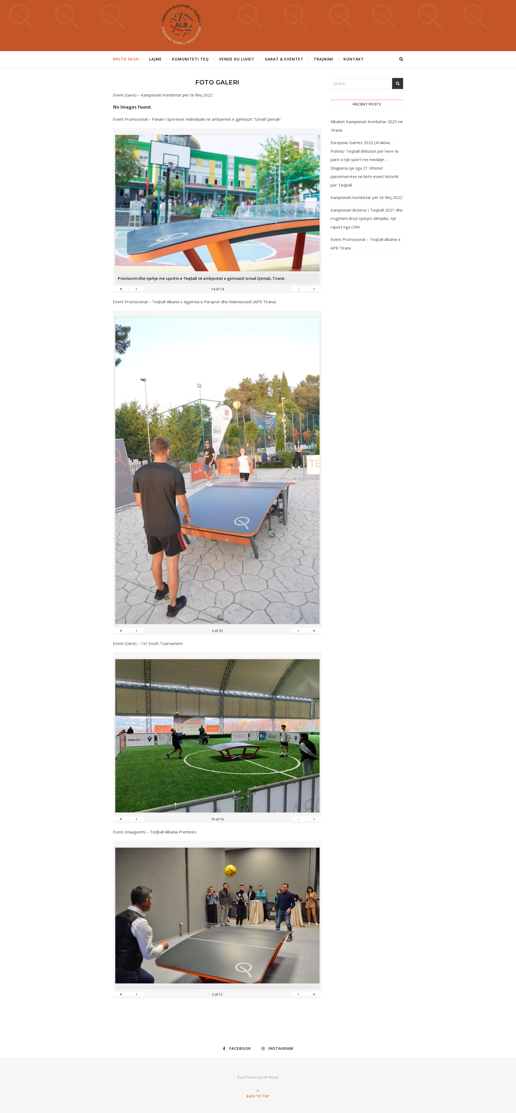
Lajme (155, 59)
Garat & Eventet (284, 59)
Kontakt (353, 59)
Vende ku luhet (237, 59)
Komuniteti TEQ (190, 59)
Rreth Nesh (126, 59)
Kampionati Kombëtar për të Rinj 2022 (366, 197)
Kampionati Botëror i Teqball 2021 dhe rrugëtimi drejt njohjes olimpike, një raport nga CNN (367, 218)
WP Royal (270, 1077)
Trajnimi (323, 59)
